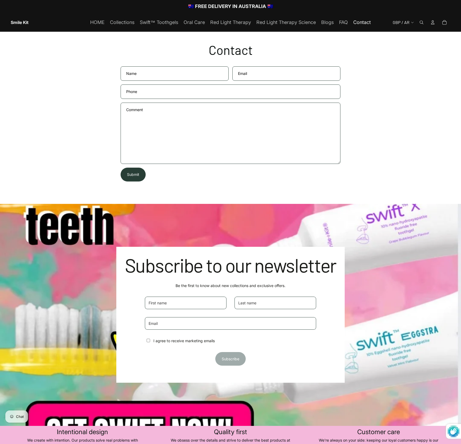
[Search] (421, 22)
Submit (133, 174)
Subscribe (230, 359)
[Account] (433, 22)
